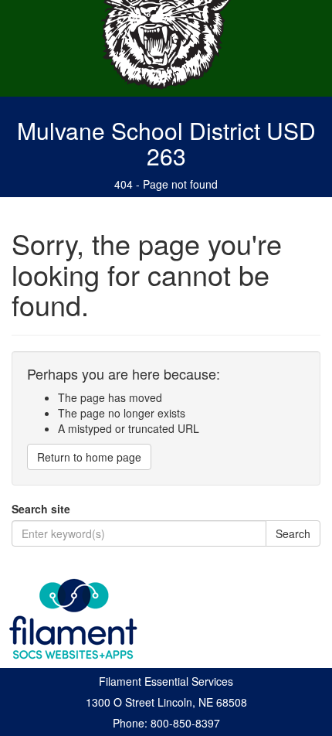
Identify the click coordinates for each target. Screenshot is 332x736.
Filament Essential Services (166, 681)
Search (293, 533)
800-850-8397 (185, 723)
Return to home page (89, 457)
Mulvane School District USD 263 (166, 143)
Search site (41, 508)
